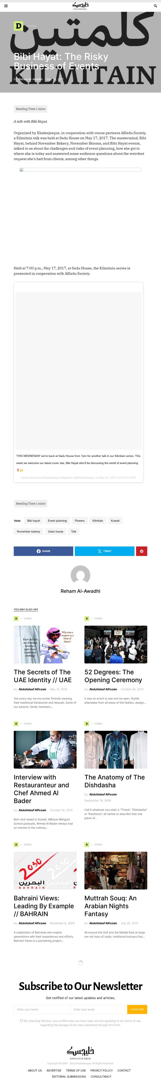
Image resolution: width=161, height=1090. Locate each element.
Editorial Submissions (69, 1076)
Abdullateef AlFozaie (32, 689)
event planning (57, 520)
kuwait (115, 520)
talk (73, 531)
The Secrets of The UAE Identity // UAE (43, 676)
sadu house (55, 531)
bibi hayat (33, 520)
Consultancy (101, 1076)
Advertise (54, 1070)
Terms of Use (76, 1070)
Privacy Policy (102, 1070)
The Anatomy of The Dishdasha (114, 781)
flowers (80, 520)
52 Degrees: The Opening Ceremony (113, 676)
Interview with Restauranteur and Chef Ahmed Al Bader (41, 789)
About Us (35, 1070)
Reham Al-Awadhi (31, 79)
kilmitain (97, 520)
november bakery (28, 531)
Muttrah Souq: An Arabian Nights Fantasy (110, 906)
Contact (124, 1070)
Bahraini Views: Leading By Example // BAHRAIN (44, 906)
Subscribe (137, 1009)
